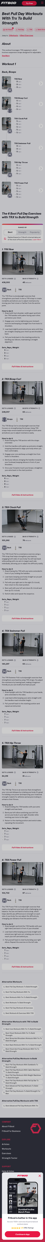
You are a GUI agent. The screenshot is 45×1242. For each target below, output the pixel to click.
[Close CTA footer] (39, 1175)
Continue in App (22, 1234)
